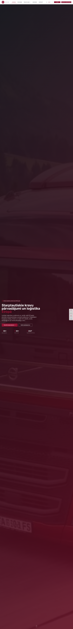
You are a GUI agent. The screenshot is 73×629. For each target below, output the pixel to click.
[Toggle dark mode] (47, 2)
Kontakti (41, 2)
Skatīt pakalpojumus (25, 325)
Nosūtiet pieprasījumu (66, 2)
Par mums (20, 2)
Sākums (14, 2)
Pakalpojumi (27, 2)
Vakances (35, 2)
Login (57, 2)
